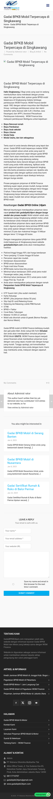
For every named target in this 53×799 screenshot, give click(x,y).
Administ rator (21, 52)
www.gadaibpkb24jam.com (19, 784)
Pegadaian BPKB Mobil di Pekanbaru (20, 680)
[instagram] (29, 703)
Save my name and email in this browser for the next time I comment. (36, 584)
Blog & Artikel (35, 52)
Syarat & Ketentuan (12, 738)
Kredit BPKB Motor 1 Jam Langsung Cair (21, 684)
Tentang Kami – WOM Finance (17, 743)
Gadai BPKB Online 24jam (32, 205)
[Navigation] (47, 5)
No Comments (10, 383)
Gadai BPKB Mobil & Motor (15, 720)
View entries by (20, 407)
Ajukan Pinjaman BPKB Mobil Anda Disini (25, 365)
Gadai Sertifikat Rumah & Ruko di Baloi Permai (23, 487)
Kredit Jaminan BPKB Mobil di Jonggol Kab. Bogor (26, 675)
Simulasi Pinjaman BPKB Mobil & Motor (21, 734)
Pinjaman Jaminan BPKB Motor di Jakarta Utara (25, 693)
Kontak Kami (9, 725)
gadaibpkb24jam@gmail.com (20, 780)
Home (6, 24)
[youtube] (36, 703)
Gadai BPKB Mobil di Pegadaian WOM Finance (24, 689)
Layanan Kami (10, 729)
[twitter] (23, 703)
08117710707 (13, 776)
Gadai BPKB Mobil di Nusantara (20, 461)
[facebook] (16, 703)
